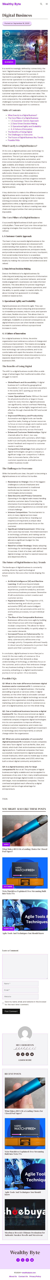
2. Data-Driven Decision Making (24, 123)
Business (9, 62)
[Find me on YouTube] (32, 1054)
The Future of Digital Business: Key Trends (25, 137)
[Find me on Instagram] (27, 1054)
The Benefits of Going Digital (20, 132)
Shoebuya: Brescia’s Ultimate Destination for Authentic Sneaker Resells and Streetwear (25, 1233)
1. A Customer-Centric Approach (25, 121)
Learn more (25, 1060)
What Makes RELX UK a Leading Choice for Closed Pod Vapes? (24, 850)
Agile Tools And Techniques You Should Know (23, 933)
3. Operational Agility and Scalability (26, 126)
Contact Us (23, 1276)
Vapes (6, 845)
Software (8, 887)
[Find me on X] (22, 1054)
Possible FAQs (14, 140)
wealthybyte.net (29, 1273)
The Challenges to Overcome (20, 134)
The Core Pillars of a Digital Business (23, 118)
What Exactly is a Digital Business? (22, 115)
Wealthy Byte (11, 4)
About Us (13, 1276)
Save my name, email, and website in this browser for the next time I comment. (25, 1003)
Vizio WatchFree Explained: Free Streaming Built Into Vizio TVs (24, 892)
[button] (41, 4)
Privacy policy (35, 1276)
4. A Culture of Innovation (21, 129)
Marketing (8, 929)
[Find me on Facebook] (18, 1054)
